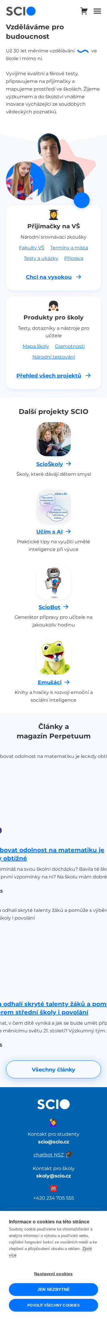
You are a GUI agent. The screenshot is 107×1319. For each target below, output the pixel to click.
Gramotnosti (70, 346)
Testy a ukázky (41, 258)
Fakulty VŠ (31, 247)
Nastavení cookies (53, 1274)
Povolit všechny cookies (53, 1305)
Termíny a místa (69, 247)
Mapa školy (36, 346)
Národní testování (53, 356)
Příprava (73, 258)
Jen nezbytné (53, 1289)
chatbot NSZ (54, 1154)
